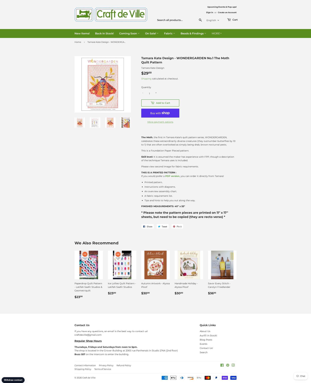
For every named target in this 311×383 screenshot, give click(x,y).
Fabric (168, 33)
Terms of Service (102, 369)
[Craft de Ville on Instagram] (233, 365)
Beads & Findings (192, 33)
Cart (235, 19)
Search (203, 352)
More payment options (160, 121)
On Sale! (151, 33)
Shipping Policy (83, 369)
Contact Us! (206, 348)
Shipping (146, 78)
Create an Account (227, 12)
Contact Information (85, 365)
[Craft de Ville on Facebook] (222, 365)
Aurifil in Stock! (208, 335)
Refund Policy (123, 365)
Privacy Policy (106, 365)
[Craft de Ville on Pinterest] (227, 365)
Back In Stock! (104, 33)
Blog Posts (206, 339)
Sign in (209, 12)
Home (78, 42)
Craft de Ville (89, 377)
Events (203, 343)
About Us (205, 331)
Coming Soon (128, 33)
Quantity (146, 87)
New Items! (82, 33)
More (216, 33)
